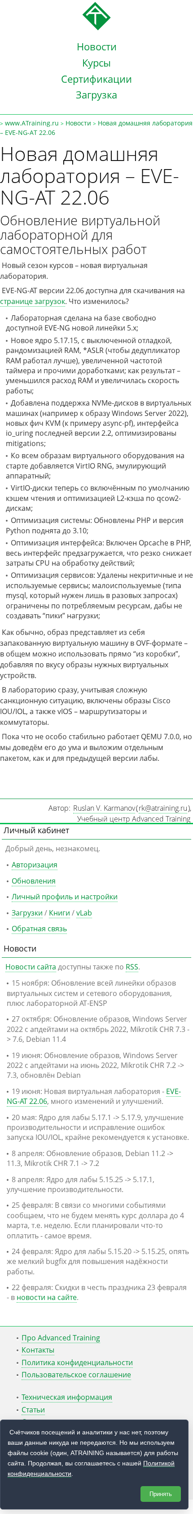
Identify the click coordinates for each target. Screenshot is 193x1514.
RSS (132, 967)
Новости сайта (30, 967)
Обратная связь (39, 928)
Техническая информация (67, 1397)
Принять (160, 1494)
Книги (59, 913)
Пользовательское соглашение (76, 1375)
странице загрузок (32, 301)
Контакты (38, 1350)
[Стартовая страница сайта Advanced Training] (96, 28)
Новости (97, 46)
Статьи (33, 1410)
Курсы (96, 62)
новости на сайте (47, 1297)
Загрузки (27, 913)
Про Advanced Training (61, 1338)
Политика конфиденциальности (77, 1362)
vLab (84, 913)
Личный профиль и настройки (65, 897)
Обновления (34, 881)
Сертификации (96, 78)
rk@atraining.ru (163, 808)
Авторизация (34, 865)
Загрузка (96, 94)
